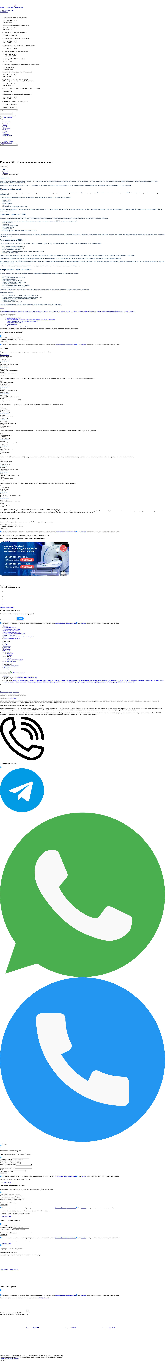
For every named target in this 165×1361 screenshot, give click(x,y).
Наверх (4, 1144)
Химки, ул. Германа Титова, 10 (113, 680)
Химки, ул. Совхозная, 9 (20, 680)
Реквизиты (6, 669)
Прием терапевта (110, 311)
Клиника (2, 1164)
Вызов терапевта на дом (7, 311)
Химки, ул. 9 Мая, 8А (130, 680)
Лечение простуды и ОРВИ (97, 311)
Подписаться (4, 1269)
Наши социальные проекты (11, 638)
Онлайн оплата (7, 135)
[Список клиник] (15, 6)
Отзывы (5, 129)
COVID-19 (6, 650)
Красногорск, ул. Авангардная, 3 (107, 682)
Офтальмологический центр (11, 629)
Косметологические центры (11, 632)
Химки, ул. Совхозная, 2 (54, 680)
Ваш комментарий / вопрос (8, 1168)
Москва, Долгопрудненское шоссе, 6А (56, 682)
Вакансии (10, 653)
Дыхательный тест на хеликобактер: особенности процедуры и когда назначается (38, 311)
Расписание (6, 122)
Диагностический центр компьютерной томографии (18, 636)
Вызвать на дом (8, 114)
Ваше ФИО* (3, 338)
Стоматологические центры (11, 630)
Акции (5, 126)
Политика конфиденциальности (9, 692)
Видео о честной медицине (15, 659)
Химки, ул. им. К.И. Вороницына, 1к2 (92, 680)
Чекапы (5, 132)
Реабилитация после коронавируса (125, 311)
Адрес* (2, 1163)
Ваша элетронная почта (7, 1197)
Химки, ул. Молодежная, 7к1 (71, 680)
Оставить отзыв (4, 355)
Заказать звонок (5, 672)
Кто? (1, 1169)
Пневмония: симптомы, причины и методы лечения (22, 321)
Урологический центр (9, 635)
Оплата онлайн (8, 141)
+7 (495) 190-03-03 (7, 117)
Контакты (6, 134)
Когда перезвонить (5, 1199)
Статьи (9, 658)
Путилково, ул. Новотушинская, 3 (16, 682)
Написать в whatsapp (18, 672)
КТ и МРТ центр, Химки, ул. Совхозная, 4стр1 (82, 682)
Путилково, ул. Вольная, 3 (36, 682)
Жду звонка (4, 1204)
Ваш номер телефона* (6, 339)
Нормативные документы (11, 665)
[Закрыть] (27, 1311)
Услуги (5, 626)
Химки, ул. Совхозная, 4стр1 (37, 680)
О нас (5, 131)
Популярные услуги (9, 627)
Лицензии (6, 667)
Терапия (2, 308)
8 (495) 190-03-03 (44, 1298)
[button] (4, 308)
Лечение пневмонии (83, 311)
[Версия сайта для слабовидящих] (14, 117)
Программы (6, 128)
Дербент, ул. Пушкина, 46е (126, 682)
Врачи (5, 125)
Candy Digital (12, 698)
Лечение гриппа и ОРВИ (69, 311)
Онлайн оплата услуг (9, 661)
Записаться (4, 166)
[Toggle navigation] (2, 119)
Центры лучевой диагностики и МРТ (14, 633)
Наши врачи (7, 646)
